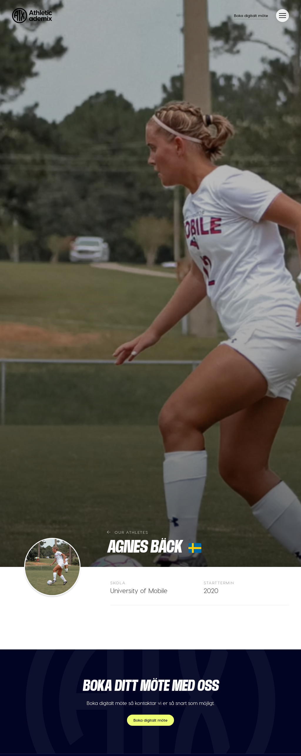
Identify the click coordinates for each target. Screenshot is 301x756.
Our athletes (130, 532)
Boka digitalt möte (251, 15)
